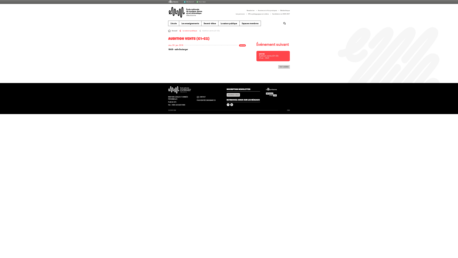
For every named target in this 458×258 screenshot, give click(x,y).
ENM (182, 90)
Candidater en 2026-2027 (281, 14)
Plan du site (172, 102)
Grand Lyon (271, 94)
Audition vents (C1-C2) (268, 56)
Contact (203, 97)
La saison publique (190, 31)
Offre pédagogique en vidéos (258, 14)
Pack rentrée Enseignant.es (206, 100)
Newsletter (251, 10)
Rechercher (284, 23)
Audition (262, 54)
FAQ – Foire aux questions (176, 105)
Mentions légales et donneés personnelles (178, 98)
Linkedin (231, 104)
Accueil (174, 31)
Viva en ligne (202, 1)
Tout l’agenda (284, 67)
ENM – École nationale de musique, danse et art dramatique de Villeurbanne (190, 12)
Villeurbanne (271, 90)
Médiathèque (285, 10)
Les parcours (240, 14)
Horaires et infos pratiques (267, 10)
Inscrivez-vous (233, 95)
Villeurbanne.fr (190, 1)
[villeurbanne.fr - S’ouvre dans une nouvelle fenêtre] (175, 2)
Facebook (228, 104)
